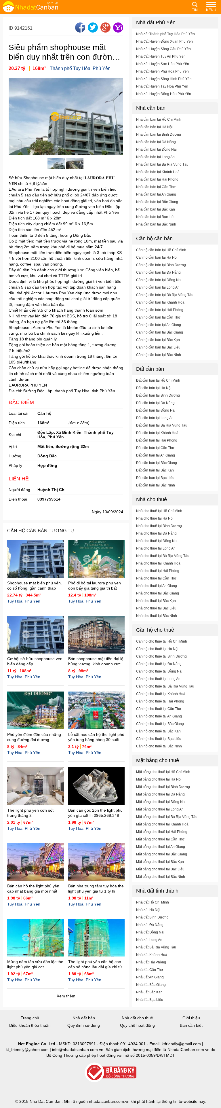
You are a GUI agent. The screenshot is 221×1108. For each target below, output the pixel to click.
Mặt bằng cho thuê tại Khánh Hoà (162, 824)
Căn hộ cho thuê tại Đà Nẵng (159, 664)
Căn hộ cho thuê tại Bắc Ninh (159, 746)
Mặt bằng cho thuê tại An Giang (160, 847)
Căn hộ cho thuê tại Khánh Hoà (160, 694)
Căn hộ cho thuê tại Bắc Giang (160, 724)
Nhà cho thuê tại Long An (156, 548)
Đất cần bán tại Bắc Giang (156, 463)
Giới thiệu (191, 1018)
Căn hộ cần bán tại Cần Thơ (158, 317)
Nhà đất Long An (149, 940)
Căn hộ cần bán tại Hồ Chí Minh (161, 250)
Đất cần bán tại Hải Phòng (156, 440)
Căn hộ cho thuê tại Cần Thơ (158, 709)
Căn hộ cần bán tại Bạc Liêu (158, 347)
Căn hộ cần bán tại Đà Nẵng (158, 272)
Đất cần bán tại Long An (155, 418)
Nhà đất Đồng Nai (150, 932)
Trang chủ (30, 1018)
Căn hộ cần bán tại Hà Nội (157, 257)
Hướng (15, 456)
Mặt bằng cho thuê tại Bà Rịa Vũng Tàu (166, 817)
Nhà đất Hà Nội (148, 910)
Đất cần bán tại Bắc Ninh (155, 485)
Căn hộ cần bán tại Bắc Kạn (158, 340)
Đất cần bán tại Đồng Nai (156, 410)
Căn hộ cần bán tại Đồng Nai (159, 280)
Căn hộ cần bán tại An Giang (158, 325)
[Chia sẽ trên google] (104, 31)
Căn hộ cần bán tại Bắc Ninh (158, 355)
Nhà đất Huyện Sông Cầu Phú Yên (163, 49)
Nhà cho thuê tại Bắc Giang (157, 593)
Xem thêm (66, 996)
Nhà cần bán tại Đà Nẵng (156, 142)
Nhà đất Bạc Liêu (149, 1000)
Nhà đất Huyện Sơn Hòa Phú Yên (162, 64)
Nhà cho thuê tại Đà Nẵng (156, 533)
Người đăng (19, 489)
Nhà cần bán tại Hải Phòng (157, 179)
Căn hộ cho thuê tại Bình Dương (161, 656)
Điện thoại (18, 499)
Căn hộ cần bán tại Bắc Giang (159, 332)
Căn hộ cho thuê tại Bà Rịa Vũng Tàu (165, 686)
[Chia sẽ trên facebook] (79, 31)
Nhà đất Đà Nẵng (149, 925)
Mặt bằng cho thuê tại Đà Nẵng (160, 794)
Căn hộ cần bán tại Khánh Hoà (160, 302)
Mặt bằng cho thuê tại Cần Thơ (160, 839)
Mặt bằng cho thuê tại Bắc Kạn (160, 862)
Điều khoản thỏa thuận (30, 1025)
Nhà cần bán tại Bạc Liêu (156, 217)
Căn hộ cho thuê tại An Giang (159, 716)
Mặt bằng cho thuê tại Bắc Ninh (160, 877)
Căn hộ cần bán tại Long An (158, 287)
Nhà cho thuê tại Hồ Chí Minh (159, 511)
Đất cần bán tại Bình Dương (158, 395)
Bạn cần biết (191, 1025)
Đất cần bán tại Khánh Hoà (157, 433)
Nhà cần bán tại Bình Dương (158, 134)
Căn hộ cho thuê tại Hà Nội (157, 649)
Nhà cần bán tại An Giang (156, 194)
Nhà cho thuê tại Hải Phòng (157, 571)
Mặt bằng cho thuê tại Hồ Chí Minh (163, 772)
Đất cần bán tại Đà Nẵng (155, 403)
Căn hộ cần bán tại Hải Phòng (159, 310)
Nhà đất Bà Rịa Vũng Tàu (156, 947)
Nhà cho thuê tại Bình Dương (159, 526)
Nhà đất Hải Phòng (151, 962)
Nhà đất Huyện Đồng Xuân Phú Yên (164, 41)
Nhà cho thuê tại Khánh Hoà (158, 563)
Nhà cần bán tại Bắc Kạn (155, 209)
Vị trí (13, 446)
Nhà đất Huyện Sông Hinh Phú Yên (164, 79)
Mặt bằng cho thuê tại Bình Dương (163, 787)
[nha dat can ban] (37, 6)
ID (11, 28)
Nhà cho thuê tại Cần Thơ (156, 578)
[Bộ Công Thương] (110, 1072)
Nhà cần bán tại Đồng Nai (156, 149)
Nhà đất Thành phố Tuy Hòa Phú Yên (165, 34)
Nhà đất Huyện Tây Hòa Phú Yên (162, 86)
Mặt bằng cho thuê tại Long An (160, 809)
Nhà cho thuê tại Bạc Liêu (156, 608)
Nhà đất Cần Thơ (149, 970)
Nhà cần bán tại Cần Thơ (156, 187)
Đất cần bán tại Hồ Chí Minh (158, 380)
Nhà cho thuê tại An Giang (156, 586)
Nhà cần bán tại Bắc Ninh (156, 224)
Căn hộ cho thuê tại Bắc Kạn (158, 731)
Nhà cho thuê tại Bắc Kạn (156, 601)
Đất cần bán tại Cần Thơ (155, 448)
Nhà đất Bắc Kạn (149, 992)
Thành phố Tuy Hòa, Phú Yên (80, 68)
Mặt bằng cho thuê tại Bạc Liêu (160, 869)
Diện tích (17, 423)
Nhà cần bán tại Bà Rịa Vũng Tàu (162, 164)
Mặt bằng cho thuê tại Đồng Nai (161, 802)
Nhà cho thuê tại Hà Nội (155, 518)
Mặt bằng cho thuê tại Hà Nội (159, 779)
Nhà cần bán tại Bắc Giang (157, 202)
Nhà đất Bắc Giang (151, 985)
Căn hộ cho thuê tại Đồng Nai (159, 671)
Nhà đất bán (84, 1018)
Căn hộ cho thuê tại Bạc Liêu (158, 739)
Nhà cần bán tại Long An (155, 157)
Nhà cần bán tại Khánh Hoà (158, 172)
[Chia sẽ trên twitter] (92, 31)
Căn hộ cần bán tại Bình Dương (161, 265)
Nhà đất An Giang (150, 977)
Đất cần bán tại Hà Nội (154, 388)
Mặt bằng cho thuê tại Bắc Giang (161, 854)
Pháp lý (15, 465)
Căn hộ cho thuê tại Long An (158, 679)
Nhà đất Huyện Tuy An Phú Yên (161, 56)
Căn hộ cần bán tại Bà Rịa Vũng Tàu (164, 295)
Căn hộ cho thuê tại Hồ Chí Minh (161, 641)
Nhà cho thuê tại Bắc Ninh (156, 616)
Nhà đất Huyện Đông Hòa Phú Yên (163, 94)
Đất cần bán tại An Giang (155, 455)
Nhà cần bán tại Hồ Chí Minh (158, 120)
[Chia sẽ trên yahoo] (117, 31)
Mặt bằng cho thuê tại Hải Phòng (161, 832)
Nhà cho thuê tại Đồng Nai (157, 541)
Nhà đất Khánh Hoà (151, 955)
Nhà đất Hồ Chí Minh (152, 902)
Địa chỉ (15, 434)
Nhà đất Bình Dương (152, 917)
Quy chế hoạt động (137, 1025)
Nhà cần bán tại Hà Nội (154, 127)
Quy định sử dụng (83, 1025)
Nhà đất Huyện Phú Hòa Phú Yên (162, 71)
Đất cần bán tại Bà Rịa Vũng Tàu (161, 425)
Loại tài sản (19, 413)
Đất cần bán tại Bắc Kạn (155, 470)
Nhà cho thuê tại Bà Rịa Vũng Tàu (162, 556)
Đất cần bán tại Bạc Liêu (155, 478)
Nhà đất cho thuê (137, 1018)
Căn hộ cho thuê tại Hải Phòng (160, 701)
